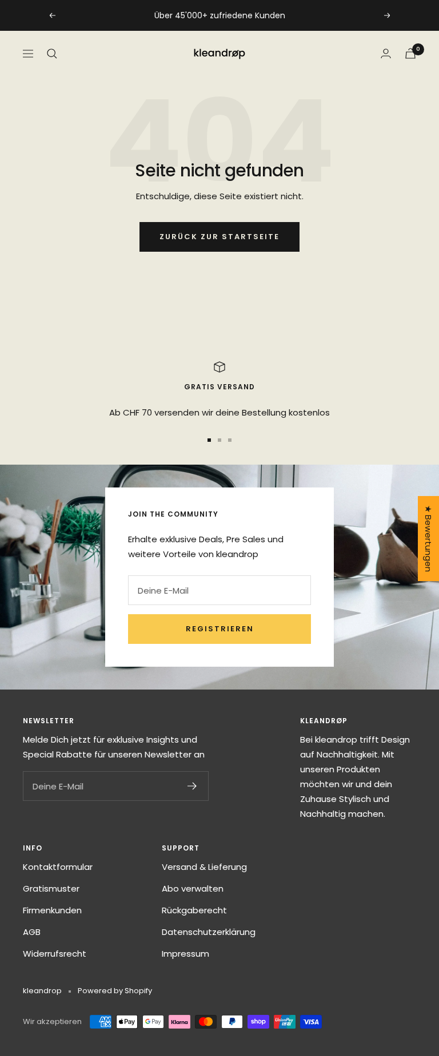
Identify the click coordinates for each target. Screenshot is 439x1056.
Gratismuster (51, 888)
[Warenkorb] (410, 53)
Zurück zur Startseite (219, 236)
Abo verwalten (193, 888)
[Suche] (52, 54)
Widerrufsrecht (54, 954)
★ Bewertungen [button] (428, 538)
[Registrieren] (192, 786)
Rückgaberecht (194, 910)
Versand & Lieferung (204, 867)
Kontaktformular (58, 867)
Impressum (185, 954)
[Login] (386, 53)
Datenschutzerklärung (209, 932)
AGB (32, 932)
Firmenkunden (52, 910)
